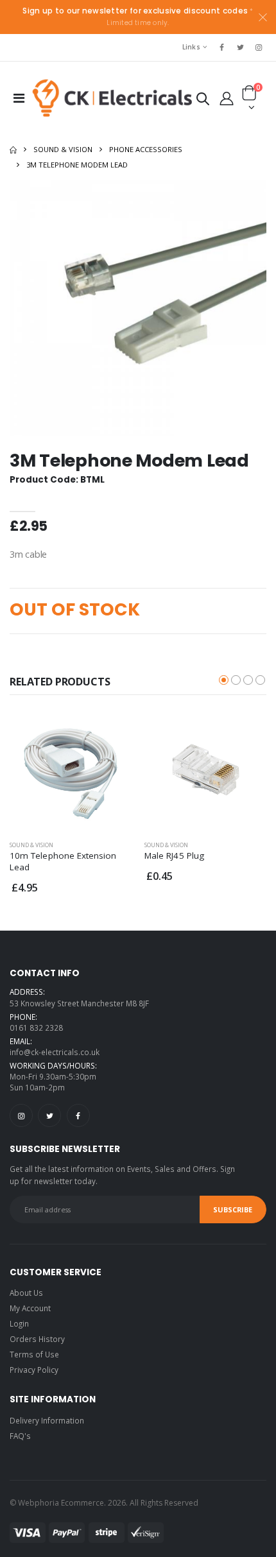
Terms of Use (34, 1354)
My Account (30, 1308)
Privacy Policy (34, 1369)
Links (191, 46)
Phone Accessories (145, 149)
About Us (26, 1292)
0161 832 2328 (36, 1027)
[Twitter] (49, 1115)
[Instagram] (21, 1115)
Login (19, 1323)
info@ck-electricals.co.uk (54, 1052)
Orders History (37, 1339)
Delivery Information (47, 1420)
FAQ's (20, 1436)
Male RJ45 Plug (174, 855)
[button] (202, 101)
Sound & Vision (62, 149)
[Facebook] (78, 1115)
